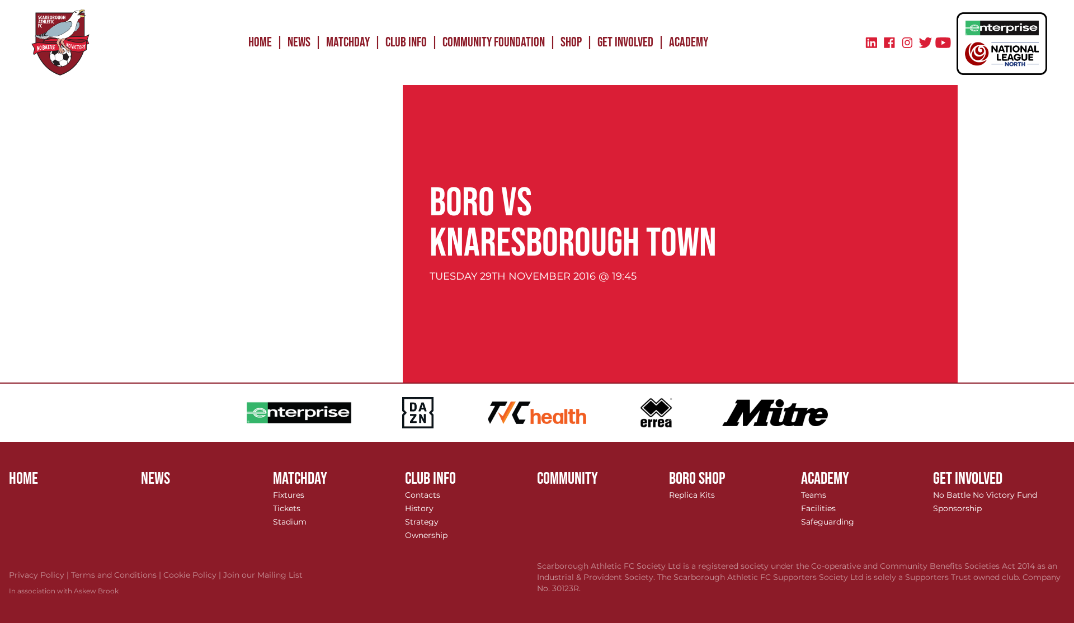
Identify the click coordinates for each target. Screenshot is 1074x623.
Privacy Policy (40, 575)
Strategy (422, 522)
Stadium (290, 522)
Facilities (818, 508)
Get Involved (625, 42)
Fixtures (288, 495)
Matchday (348, 42)
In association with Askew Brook (64, 591)
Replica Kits (692, 495)
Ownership (426, 535)
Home (260, 42)
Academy (688, 42)
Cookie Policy (193, 575)
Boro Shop (697, 479)
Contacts (422, 495)
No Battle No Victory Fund (985, 495)
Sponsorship (957, 508)
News (299, 42)
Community (567, 479)
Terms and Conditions (117, 575)
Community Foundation (493, 42)
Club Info (406, 42)
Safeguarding (827, 522)
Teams (813, 495)
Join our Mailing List (263, 575)
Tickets (286, 508)
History (419, 508)
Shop (571, 42)
